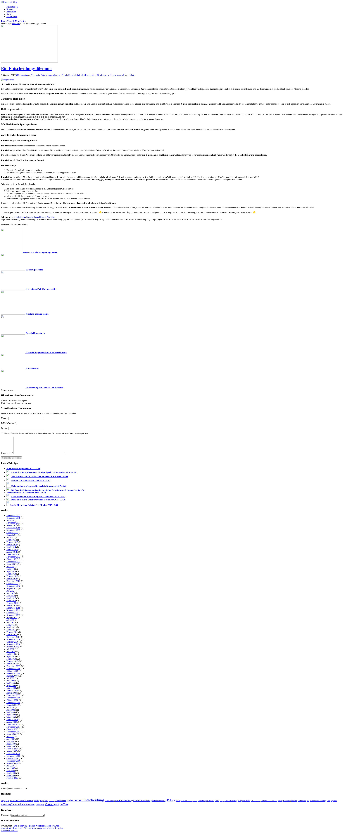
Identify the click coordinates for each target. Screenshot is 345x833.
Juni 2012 (10, 593)
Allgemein (35, 75)
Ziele (65, 804)
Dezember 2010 (13, 637)
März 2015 (11, 540)
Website (4, 428)
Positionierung (320, 801)
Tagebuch (334, 801)
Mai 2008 (10, 712)
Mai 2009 (10, 683)
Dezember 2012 (13, 581)
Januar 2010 (11, 664)
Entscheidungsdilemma (51, 75)
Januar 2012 (11, 605)
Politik (312, 801)
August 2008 (12, 705)
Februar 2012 (12, 603)
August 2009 (12, 676)
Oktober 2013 (12, 559)
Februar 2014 (12, 549)
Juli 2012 (10, 591)
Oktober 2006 (12, 758)
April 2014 (11, 547)
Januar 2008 (11, 722)
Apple (7, 801)
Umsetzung (6, 804)
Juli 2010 (10, 649)
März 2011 (11, 630)
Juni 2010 (10, 651)
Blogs (42, 801)
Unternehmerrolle (117, 75)
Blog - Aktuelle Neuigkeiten (13, 21)
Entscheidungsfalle (112, 801)
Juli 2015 (10, 537)
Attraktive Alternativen (23, 801)
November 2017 (13, 523)
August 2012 (12, 588)
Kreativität (269, 801)
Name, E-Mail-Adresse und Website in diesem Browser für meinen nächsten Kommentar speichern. (46, 433)
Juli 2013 (10, 566)
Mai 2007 (10, 741)
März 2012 (11, 600)
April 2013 (11, 571)
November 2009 (13, 668)
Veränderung (40, 805)
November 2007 (13, 727)
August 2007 (12, 734)
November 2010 (13, 639)
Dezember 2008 (13, 695)
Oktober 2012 (12, 583)
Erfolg (171, 800)
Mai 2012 (10, 596)
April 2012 (11, 598)
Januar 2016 (11, 525)
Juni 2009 (10, 681)
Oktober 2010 (12, 642)
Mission (294, 801)
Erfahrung (162, 801)
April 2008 (11, 715)
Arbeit (12, 801)
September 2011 (13, 615)
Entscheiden (60, 800)
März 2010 (11, 659)
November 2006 (13, 756)
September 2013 (13, 562)
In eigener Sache (244, 801)
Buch (46, 801)
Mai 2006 (10, 770)
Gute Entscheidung (231, 801)
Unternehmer (18, 804)
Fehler (178, 801)
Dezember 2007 (13, 724)
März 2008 (11, 717)
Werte (56, 804)
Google (222, 801)
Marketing (287, 801)
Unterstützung (30, 805)
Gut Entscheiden (88, 75)
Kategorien (6, 815)
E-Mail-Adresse (8, 423)
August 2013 (12, 564)
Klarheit (263, 801)
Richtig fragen (103, 75)
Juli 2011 (10, 620)
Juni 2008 (10, 710)
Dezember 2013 (13, 554)
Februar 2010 (12, 661)
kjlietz (132, 75)
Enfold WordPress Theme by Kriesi (44, 826)
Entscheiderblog (20, 826)
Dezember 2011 (13, 608)
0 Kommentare (22, 75)
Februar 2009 (12, 690)
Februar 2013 (12, 576)
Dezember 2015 (13, 527)
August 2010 (12, 647)
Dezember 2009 (13, 666)
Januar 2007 (11, 751)
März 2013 (11, 574)
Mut (308, 801)
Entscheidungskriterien (150, 801)
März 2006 (11, 775)
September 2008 (13, 702)
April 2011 (11, 627)
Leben (275, 801)
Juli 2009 (10, 678)
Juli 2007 (10, 736)
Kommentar (7, 453)
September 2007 (13, 732)
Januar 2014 (11, 552)
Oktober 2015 (12, 532)
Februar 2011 (12, 632)
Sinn (328, 801)
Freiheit (183, 801)
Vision (49, 804)
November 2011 (13, 610)
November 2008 (13, 698)
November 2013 (13, 557)
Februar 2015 (12, 542)
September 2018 (13, 518)
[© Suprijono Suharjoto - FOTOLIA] (29, 62)
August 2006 (12, 763)
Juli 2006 (10, 766)
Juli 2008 (10, 707)
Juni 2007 (10, 739)
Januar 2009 (11, 693)
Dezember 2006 (13, 753)
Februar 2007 (12, 749)
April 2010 (11, 656)
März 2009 (11, 688)
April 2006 (11, 773)
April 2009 (11, 685)
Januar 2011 (11, 634)
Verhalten (51, 217)
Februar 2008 (12, 719)
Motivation (302, 801)
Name (4, 418)
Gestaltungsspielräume (206, 801)
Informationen (255, 801)
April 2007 (11, 744)
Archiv (4, 788)
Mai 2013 (10, 569)
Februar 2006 (12, 778)
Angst (3, 801)
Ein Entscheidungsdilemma (26, 68)
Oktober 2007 (12, 729)
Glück (217, 801)
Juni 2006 (10, 768)
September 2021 (13, 515)
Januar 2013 (11, 579)
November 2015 (13, 530)
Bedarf (36, 801)
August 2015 (12, 535)
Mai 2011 (10, 625)
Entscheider (74, 800)
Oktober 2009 (12, 671)
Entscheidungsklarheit (71, 75)
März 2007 (11, 746)
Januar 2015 (11, 545)
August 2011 (11, 617)
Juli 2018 (10, 520)
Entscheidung (19, 217)
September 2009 (13, 673)
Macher (280, 801)
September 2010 (13, 644)
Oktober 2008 (12, 700)
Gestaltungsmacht (191, 801)
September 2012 (13, 586)
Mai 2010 (10, 654)
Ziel (61, 805)
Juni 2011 (10, 622)
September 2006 (13, 761)
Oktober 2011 (12, 613)
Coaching (52, 801)
